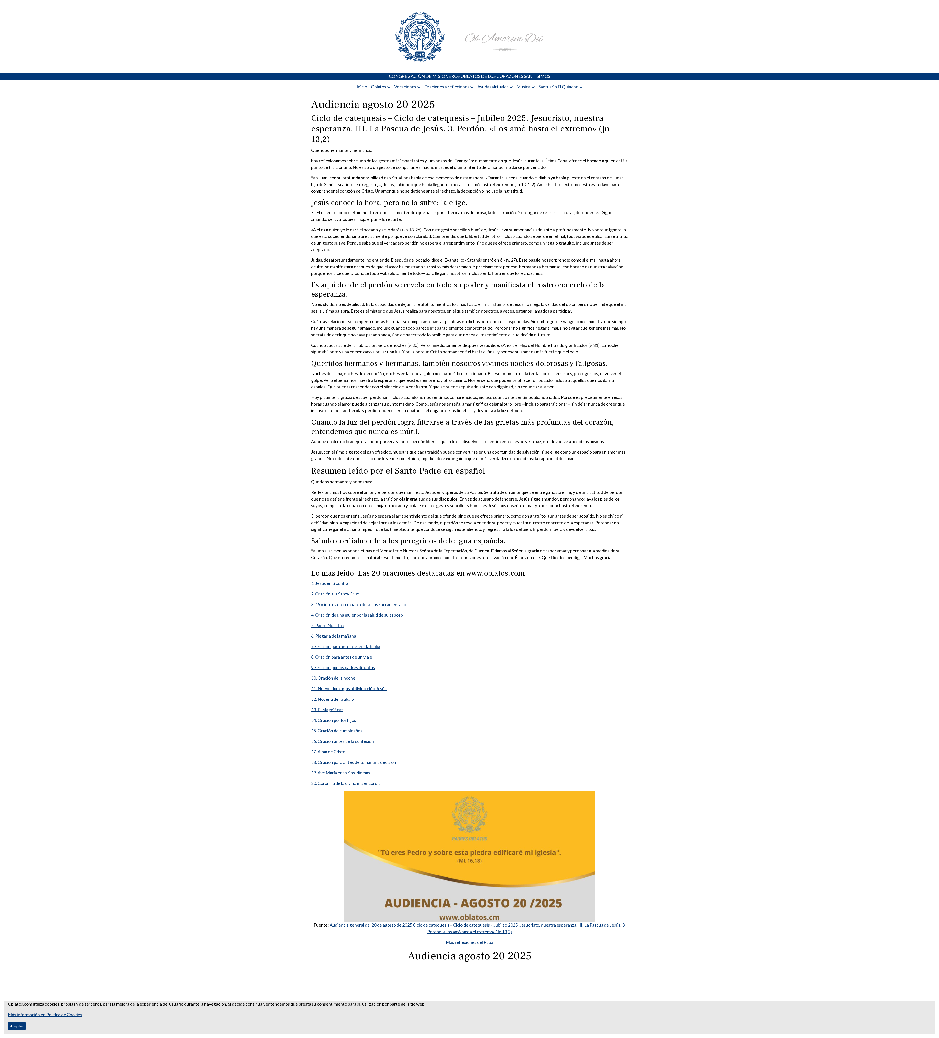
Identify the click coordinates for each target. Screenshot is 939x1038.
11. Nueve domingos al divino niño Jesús (349, 688)
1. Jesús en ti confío (329, 583)
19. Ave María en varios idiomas (340, 772)
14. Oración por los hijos (333, 720)
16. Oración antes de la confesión (342, 741)
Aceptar (16, 1026)
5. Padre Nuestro (327, 625)
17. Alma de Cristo (328, 751)
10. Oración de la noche (333, 678)
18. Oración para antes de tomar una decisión (353, 762)
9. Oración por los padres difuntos (343, 667)
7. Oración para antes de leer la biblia (345, 646)
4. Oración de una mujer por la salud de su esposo (357, 615)
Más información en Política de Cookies (45, 1014)
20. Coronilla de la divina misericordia (345, 783)
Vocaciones (405, 86)
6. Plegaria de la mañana (333, 636)
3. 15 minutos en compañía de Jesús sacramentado (358, 604)
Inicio (362, 86)
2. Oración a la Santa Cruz (335, 593)
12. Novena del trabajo (332, 699)
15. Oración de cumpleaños (336, 730)
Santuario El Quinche (558, 86)
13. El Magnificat (327, 709)
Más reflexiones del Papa (469, 942)
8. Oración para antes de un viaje (341, 657)
